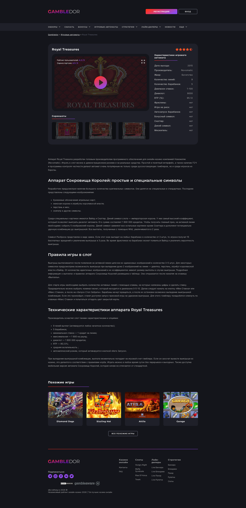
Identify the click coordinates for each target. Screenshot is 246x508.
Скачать (69, 27)
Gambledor (53, 34)
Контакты (123, 467)
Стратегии (128, 27)
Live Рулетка (157, 480)
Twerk (138, 479)
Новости (170, 27)
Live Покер (156, 476)
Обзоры (52, 27)
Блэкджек (172, 469)
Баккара (172, 465)
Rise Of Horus (141, 475)
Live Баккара (157, 467)
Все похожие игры (123, 433)
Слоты (171, 481)
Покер (171, 473)
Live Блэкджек (158, 471)
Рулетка (171, 477)
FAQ (121, 471)
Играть (65, 405)
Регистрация (161, 11)
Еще (181, 27)
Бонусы (82, 27)
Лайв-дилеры (149, 27)
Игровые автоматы (106, 27)
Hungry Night (141, 465)
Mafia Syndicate (139, 470)
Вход (188, 11)
